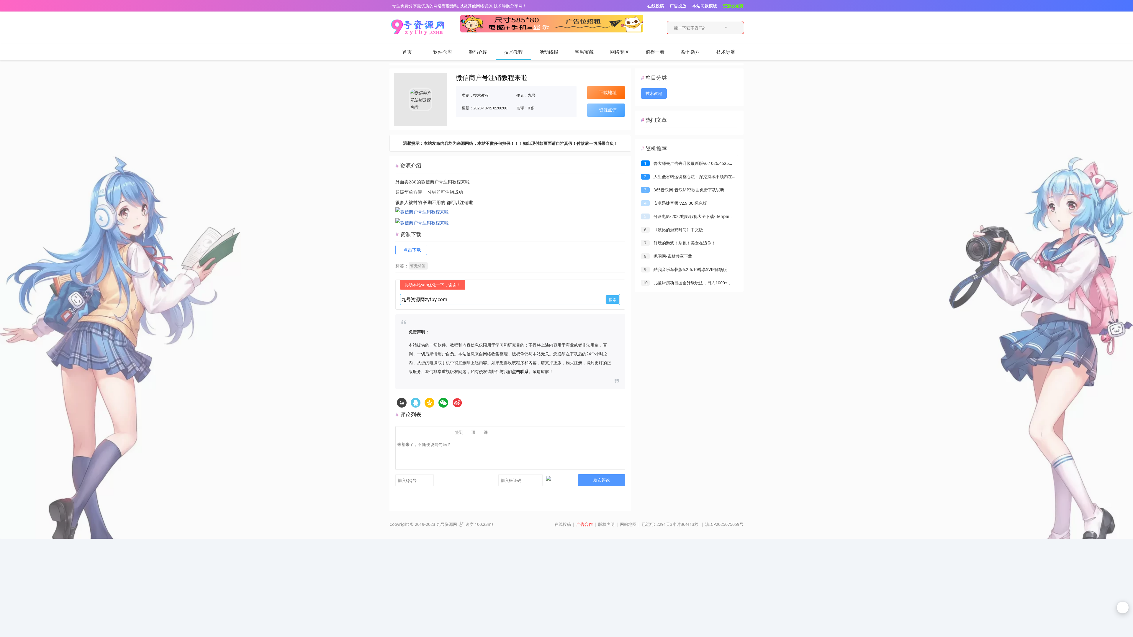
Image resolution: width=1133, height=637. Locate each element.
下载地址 (608, 92)
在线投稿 (562, 524)
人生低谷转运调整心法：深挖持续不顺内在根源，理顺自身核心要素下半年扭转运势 (725, 176)
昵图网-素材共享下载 (668, 256)
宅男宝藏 (584, 52)
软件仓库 (442, 52)
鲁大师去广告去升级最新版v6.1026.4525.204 (690, 163)
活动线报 (548, 52)
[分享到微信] (443, 403)
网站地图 (628, 524)
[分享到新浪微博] (457, 403)
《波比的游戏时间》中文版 (673, 229)
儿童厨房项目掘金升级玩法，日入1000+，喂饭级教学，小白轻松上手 (712, 282)
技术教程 (513, 52)
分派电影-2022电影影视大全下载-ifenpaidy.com (693, 216)
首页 (407, 52)
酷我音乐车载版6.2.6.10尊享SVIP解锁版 (685, 269)
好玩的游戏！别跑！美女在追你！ (680, 243)
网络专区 (619, 52)
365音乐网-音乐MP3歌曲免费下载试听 (684, 190)
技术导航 (725, 52)
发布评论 (601, 480)
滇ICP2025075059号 (724, 524)
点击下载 (412, 250)
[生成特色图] (402, 403)
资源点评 (608, 110)
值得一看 (655, 52)
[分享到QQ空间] (415, 403)
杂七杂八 (690, 52)
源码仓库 (478, 52)
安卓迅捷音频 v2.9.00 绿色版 (675, 203)
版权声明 (606, 524)
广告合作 (584, 524)
